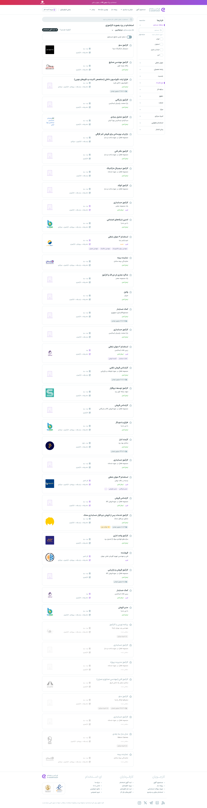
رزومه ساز (114, 10)
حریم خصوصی (95, 792)
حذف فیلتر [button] (142, 35)
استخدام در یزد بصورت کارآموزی (119, 25)
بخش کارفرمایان (65, 10)
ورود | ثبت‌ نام (48, 10)
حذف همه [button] (142, 20)
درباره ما (97, 782)
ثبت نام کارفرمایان (126, 789)
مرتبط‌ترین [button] (119, 30)
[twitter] (145, 803)
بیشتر (93, 10)
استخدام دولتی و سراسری (155, 792)
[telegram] (151, 803)
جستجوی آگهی (141, 10)
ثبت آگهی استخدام (49, 30)
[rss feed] (163, 803)
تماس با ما (96, 786)
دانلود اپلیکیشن (95, 789)
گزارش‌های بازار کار (126, 792)
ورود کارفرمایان (127, 786)
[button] (151, 39)
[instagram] (139, 803)
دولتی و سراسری (128, 10)
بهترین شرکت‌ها (103, 10)
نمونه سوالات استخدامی (155, 789)
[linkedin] (157, 803)
